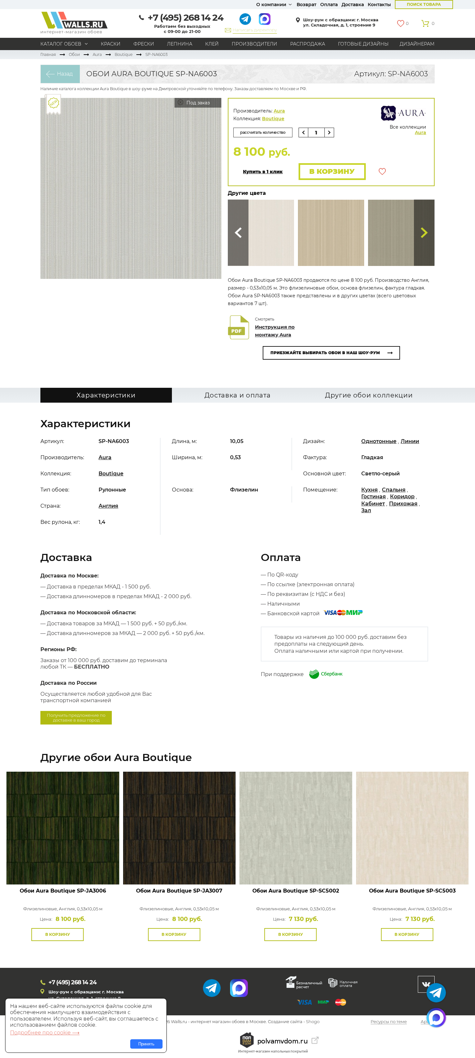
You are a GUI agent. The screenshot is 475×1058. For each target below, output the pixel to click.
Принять (146, 1044)
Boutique (123, 54)
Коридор (402, 496)
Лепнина (179, 44)
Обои (74, 54)
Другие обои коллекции (369, 395)
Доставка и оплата (238, 395)
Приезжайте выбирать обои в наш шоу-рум (325, 352)
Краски (111, 44)
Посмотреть (63, 869)
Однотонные (378, 441)
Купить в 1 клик (263, 172)
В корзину (332, 171)
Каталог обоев (60, 44)
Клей (212, 44)
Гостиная (373, 496)
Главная (48, 54)
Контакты (379, 4)
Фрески (143, 44)
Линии (410, 441)
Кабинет (373, 504)
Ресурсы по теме (389, 1022)
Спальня (394, 490)
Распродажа (307, 44)
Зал (366, 510)
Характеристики (106, 395)
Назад (65, 74)
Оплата (329, 4)
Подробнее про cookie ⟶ (44, 1033)
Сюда (238, 233)
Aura (97, 54)
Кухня (369, 490)
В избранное (382, 171)
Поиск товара (424, 4)
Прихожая (403, 504)
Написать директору (255, 29)
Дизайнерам (417, 44)
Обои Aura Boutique (63, 891)
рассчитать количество (263, 132)
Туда (424, 233)
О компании (271, 4)
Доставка (353, 4)
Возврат (306, 4)
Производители (254, 44)
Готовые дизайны (363, 44)
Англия (108, 506)
